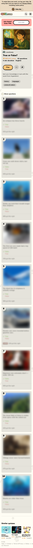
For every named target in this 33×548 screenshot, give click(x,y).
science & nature (9, 85)
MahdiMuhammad (18, 536)
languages (15, 81)
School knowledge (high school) (5, 536)
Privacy (21, 543)
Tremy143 (29, 538)
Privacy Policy (26, 3)
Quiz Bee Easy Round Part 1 (26, 535)
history (6, 81)
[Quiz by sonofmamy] (4, 52)
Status (27, 543)
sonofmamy (9, 52)
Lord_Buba (8, 538)
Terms (15, 543)
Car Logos (15, 534)
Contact (9, 543)
